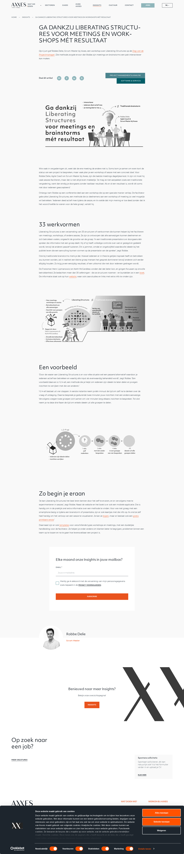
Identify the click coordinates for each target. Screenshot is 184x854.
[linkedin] (74, 78)
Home (14, 17)
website (72, 276)
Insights (26, 17)
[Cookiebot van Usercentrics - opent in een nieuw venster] (17, 849)
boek (142, 273)
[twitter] (82, 78)
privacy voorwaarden (89, 585)
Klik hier (142, 775)
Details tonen (144, 849)
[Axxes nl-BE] (19, 5)
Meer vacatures (19, 760)
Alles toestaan (161, 813)
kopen (106, 516)
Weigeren (161, 830)
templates (64, 525)
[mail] (59, 78)
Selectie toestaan (162, 821)
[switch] (79, 848)
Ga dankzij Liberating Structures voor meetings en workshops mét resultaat (73, 17)
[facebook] (67, 78)
